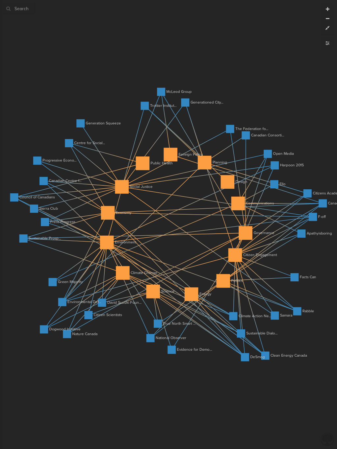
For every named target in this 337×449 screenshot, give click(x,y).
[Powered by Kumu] (327, 439)
